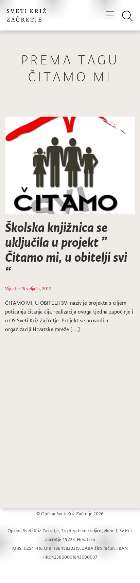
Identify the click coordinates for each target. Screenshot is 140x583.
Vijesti (11, 288)
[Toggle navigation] (110, 15)
